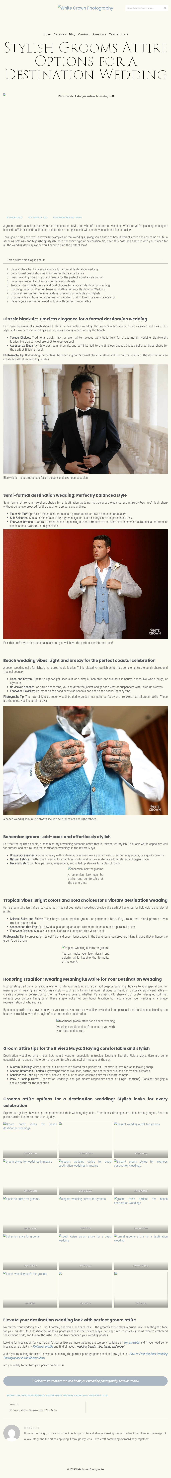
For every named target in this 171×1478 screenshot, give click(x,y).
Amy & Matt (30, 1303)
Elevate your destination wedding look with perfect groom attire (51, 301)
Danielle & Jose (30, 1190)
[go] (165, 8)
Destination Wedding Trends (67, 217)
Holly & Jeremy (141, 1153)
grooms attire (13, 1395)
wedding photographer (33, 1395)
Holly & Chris (85, 1228)
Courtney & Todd (141, 1228)
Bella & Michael (140, 1190)
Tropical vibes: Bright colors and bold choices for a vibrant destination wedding (60, 285)
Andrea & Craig (30, 1265)
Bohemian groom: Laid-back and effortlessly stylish (43, 281)
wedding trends (54, 1395)
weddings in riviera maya (75, 1395)
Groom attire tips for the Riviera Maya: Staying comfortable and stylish (55, 293)
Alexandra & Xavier (141, 1265)
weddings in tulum (98, 1395)
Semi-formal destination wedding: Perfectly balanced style (47, 273)
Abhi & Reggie (85, 1265)
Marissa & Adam (85, 1153)
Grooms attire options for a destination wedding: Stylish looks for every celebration (63, 297)
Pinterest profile (43, 1346)
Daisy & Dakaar (85, 1190)
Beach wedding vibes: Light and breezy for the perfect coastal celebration (57, 277)
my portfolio (131, 1342)
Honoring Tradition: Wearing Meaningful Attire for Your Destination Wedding (58, 289)
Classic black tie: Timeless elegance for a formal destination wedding (54, 269)
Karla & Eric (85, 1303)
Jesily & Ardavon (30, 1153)
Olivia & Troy (141, 1303)
